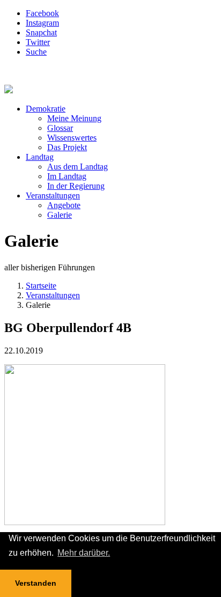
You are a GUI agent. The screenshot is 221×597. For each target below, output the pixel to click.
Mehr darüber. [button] (83, 552)
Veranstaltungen (53, 295)
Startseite (41, 285)
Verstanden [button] (35, 583)
